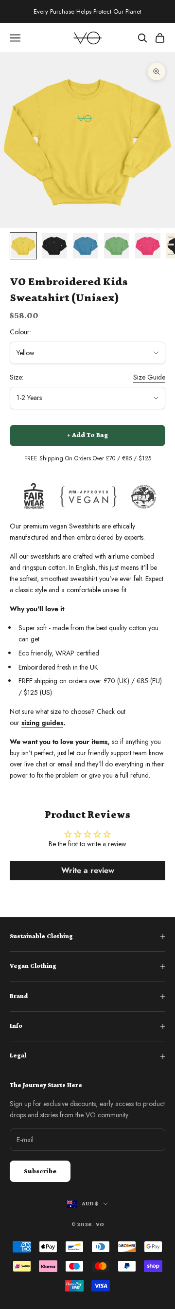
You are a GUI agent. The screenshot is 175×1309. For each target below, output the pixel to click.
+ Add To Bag (87, 435)
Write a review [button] (87, 870)
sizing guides (42, 722)
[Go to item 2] (54, 245)
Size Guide (149, 377)
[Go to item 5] (147, 245)
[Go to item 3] (85, 245)
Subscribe (40, 1171)
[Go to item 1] (23, 245)
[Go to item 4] (116, 245)
